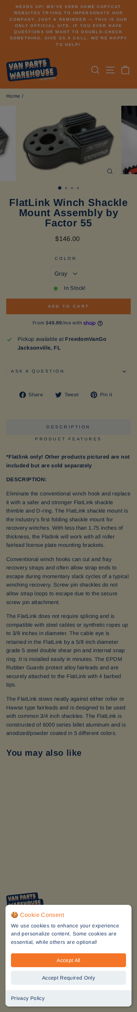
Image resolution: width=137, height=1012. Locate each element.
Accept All (68, 960)
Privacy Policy (28, 998)
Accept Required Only (68, 978)
